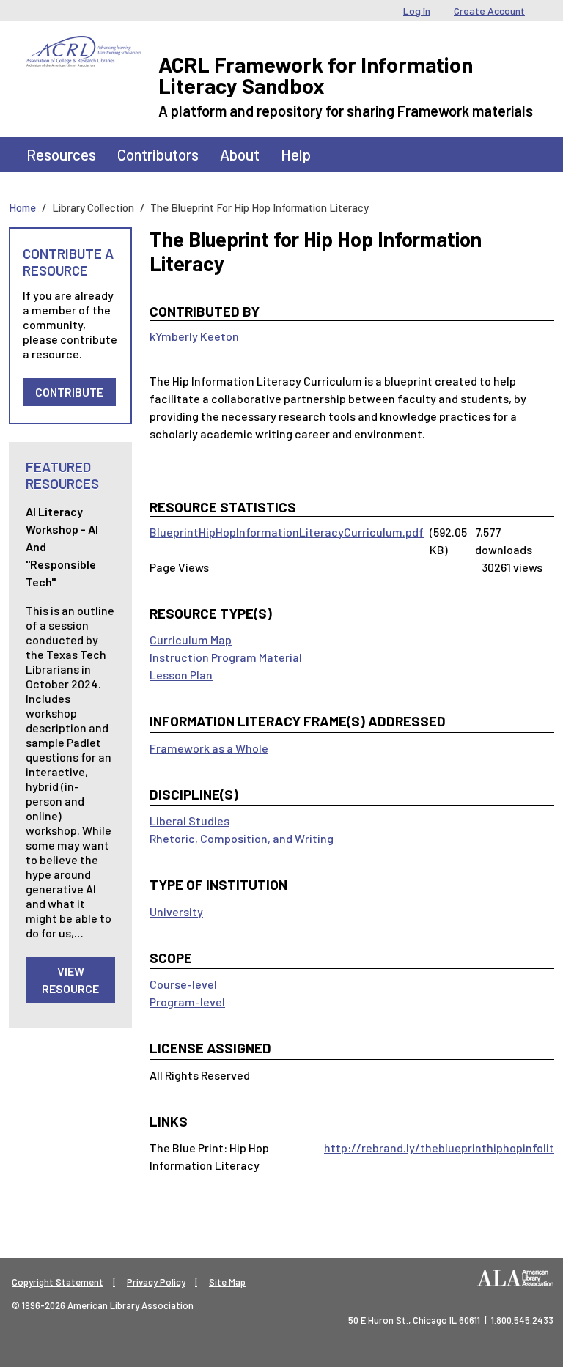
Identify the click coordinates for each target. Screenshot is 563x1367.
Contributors (158, 154)
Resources (61, 154)
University (176, 911)
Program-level (187, 1002)
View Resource (70, 979)
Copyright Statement (57, 1282)
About (240, 154)
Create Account (489, 10)
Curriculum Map (191, 639)
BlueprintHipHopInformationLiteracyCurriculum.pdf (287, 532)
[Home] (83, 46)
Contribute (69, 392)
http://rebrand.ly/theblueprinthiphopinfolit (439, 1147)
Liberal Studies (189, 821)
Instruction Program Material (226, 657)
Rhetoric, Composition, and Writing (242, 838)
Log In (416, 10)
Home (22, 207)
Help (296, 154)
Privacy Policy (156, 1282)
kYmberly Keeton (194, 336)
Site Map (227, 1282)
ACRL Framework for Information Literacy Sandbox (315, 75)
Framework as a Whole (209, 748)
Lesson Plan (181, 675)
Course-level (183, 984)
